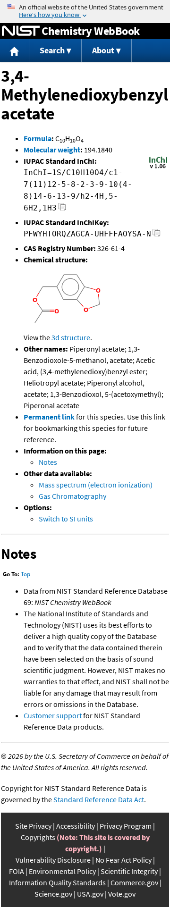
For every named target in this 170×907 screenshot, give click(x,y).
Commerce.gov (134, 882)
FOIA (16, 871)
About (103, 50)
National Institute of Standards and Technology (21, 31)
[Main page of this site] (14, 50)
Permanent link (49, 416)
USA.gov (90, 894)
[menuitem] (14, 50)
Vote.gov (122, 894)
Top (25, 574)
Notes (48, 462)
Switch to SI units (66, 518)
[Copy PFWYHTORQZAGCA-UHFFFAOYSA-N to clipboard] (157, 235)
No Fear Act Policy (123, 860)
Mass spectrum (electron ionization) (96, 484)
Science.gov (53, 894)
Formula (37, 138)
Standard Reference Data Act (98, 799)
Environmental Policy (62, 871)
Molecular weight (52, 149)
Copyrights (38, 837)
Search (52, 50)
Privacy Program (126, 826)
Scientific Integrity (129, 871)
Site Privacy (33, 826)
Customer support (53, 715)
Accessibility (75, 826)
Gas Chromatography (72, 496)
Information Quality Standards (57, 882)
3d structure (70, 337)
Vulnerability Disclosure (53, 860)
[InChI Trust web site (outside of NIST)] (158, 167)
